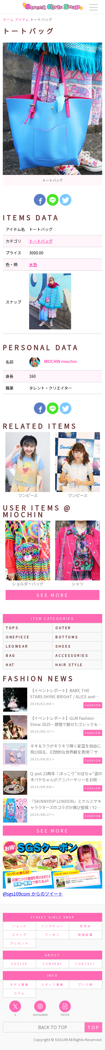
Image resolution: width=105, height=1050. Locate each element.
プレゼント (19, 943)
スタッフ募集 (52, 984)
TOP (93, 1027)
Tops (12, 627)
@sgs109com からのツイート (33, 893)
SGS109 (19, 964)
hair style (69, 664)
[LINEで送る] (53, 200)
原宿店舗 (85, 934)
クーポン (52, 934)
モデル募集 (19, 984)
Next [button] (95, 465)
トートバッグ (41, 241)
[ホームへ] (52, 6)
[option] (52, 114)
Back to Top (52, 1027)
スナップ (19, 934)
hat (10, 664)
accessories (71, 655)
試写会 (85, 926)
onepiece (18, 636)
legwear (17, 646)
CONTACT (85, 964)
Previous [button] (10, 465)
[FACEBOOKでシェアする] (40, 200)
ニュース (19, 926)
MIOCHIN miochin (60, 361)
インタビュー (52, 926)
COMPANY (52, 964)
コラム (19, 993)
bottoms (66, 636)
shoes (63, 646)
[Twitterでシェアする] (65, 200)
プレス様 (85, 984)
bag (11, 655)
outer (63, 627)
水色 (33, 264)
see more (52, 595)
